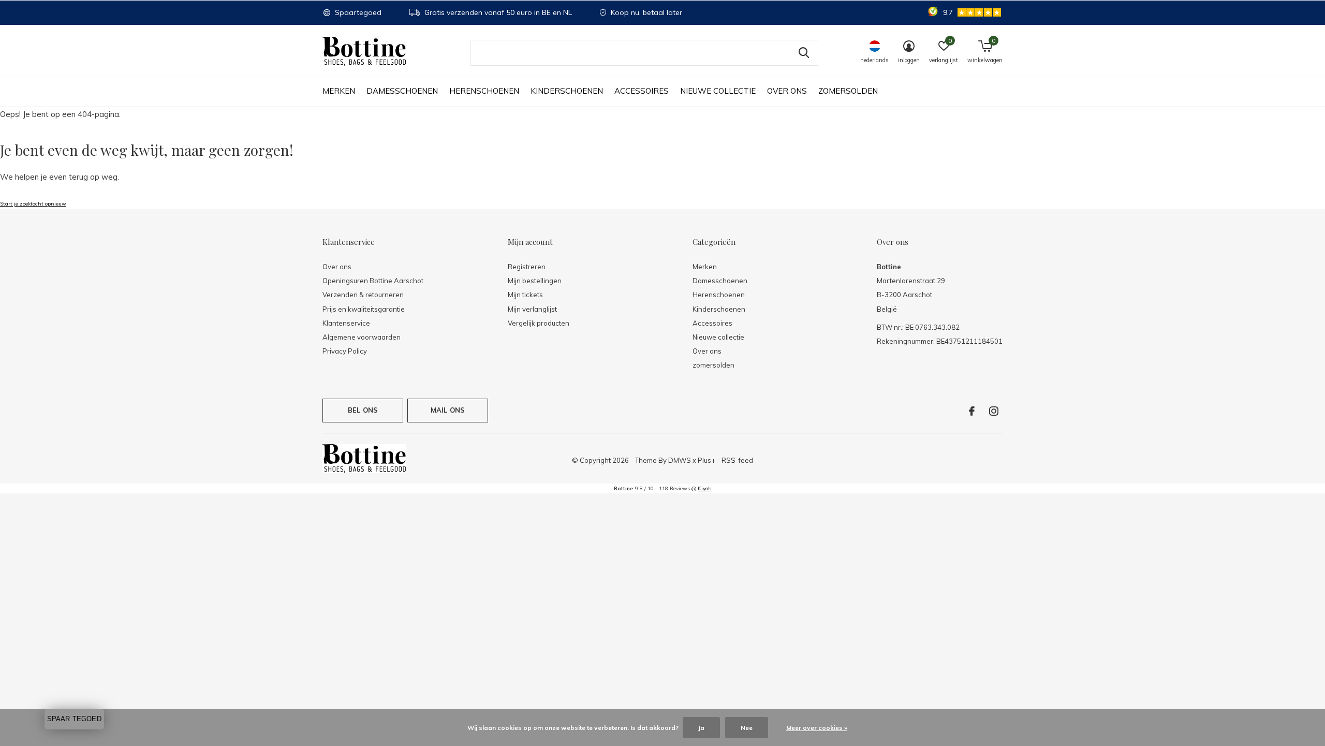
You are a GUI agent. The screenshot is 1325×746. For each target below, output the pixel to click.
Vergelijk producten (538, 323)
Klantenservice (346, 323)
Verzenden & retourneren (363, 294)
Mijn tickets (525, 294)
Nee (747, 728)
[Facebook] (972, 411)
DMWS (679, 460)
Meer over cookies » (816, 728)
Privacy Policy (344, 351)
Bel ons (363, 410)
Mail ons (448, 410)
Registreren (527, 266)
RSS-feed (737, 460)
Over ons (787, 91)
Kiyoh (705, 488)
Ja (701, 728)
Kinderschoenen (567, 91)
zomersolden (848, 91)
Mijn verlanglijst (532, 309)
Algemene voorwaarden (361, 337)
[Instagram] (993, 411)
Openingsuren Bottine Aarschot (372, 280)
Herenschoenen (484, 91)
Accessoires (641, 91)
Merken (338, 91)
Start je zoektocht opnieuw (33, 203)
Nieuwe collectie (718, 91)
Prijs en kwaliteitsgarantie (363, 309)
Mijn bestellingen (535, 280)
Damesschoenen (402, 91)
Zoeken (803, 53)
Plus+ (706, 460)
